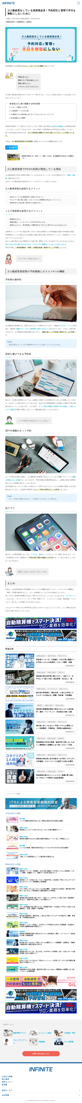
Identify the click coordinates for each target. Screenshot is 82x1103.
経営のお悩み (52, 656)
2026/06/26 (70, 765)
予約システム (62, 656)
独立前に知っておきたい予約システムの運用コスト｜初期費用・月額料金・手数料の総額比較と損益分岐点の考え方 (55, 728)
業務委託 (39, 705)
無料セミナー (7, 1082)
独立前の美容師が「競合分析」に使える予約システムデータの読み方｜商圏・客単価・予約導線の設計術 (55, 695)
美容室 (29, 22)
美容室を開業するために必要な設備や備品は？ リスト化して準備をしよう (44, 839)
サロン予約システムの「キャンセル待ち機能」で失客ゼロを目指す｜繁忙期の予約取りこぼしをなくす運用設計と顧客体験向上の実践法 (47, 889)
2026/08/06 (70, 699)
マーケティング (52, 689)
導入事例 (22, 818)
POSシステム (67, 325)
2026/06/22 (70, 781)
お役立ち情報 (7, 1076)
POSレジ (61, 672)
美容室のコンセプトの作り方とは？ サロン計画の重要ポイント (41, 830)
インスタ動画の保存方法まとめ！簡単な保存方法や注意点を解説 (41, 821)
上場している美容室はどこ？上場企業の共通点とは (37, 856)
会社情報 (5, 1095)
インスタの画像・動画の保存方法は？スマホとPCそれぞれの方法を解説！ (45, 847)
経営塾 (4, 1084)
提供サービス (7, 1090)
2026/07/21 (70, 715)
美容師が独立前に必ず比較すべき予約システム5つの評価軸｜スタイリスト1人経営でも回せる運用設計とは (55, 761)
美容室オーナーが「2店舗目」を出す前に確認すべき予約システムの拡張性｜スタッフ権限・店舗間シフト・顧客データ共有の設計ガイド (55, 662)
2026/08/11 (70, 682)
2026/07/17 (70, 732)
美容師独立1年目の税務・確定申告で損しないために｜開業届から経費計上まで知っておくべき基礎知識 (55, 744)
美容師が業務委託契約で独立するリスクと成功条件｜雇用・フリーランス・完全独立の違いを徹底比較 (55, 711)
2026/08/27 (70, 666)
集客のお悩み (24, 886)
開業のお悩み (10, 22)
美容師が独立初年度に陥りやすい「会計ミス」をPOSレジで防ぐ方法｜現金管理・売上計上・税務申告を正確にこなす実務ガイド (55, 678)
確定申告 (61, 738)
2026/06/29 (70, 748)
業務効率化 (21, 22)
